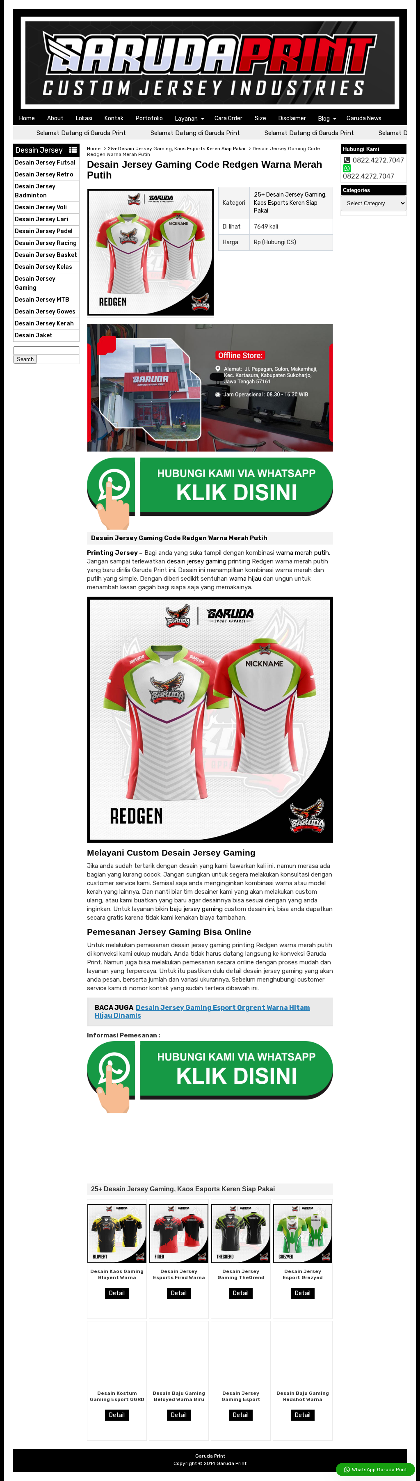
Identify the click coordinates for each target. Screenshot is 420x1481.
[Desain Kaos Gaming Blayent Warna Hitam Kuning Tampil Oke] (116, 1261)
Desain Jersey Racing (46, 243)
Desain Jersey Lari (41, 219)
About (55, 118)
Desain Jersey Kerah (44, 323)
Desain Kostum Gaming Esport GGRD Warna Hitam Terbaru (117, 1402)
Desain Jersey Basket (46, 255)
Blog (324, 118)
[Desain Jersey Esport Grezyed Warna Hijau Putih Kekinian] (302, 1261)
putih (321, 552)
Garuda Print (232, 1463)
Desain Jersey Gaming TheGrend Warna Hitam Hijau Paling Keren (241, 1280)
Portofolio (149, 118)
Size (260, 118)
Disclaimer (292, 118)
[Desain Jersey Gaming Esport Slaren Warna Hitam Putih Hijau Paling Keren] (240, 1383)
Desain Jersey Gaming (35, 283)
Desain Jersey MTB (42, 299)
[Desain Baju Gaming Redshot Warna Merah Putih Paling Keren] (302, 1383)
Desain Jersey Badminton (35, 191)
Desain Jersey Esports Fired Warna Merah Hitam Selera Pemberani (179, 1280)
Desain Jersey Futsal (45, 162)
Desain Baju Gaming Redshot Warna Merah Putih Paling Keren (302, 1402)
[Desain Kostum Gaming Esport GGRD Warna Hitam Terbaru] (116, 1383)
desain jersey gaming (196, 561)
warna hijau (245, 578)
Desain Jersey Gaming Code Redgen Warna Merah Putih (204, 170)
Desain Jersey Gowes (45, 311)
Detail (117, 1293)
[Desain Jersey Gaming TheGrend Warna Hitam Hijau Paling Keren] (240, 1261)
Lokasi (84, 118)
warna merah (294, 552)
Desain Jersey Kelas (43, 266)
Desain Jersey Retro (44, 174)
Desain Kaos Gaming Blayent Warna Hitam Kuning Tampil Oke (116, 1280)
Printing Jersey (112, 552)
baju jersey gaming (196, 909)
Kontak (114, 118)
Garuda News (364, 118)
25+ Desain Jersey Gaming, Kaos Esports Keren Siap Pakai (176, 148)
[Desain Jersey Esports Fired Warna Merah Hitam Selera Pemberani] (178, 1261)
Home (27, 118)
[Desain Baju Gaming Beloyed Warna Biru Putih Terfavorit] (178, 1383)
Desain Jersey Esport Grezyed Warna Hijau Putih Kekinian (303, 1280)
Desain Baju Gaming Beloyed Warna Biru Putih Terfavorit (179, 1399)
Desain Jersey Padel (44, 231)
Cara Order (228, 118)
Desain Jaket (33, 335)
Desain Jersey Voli (41, 207)
